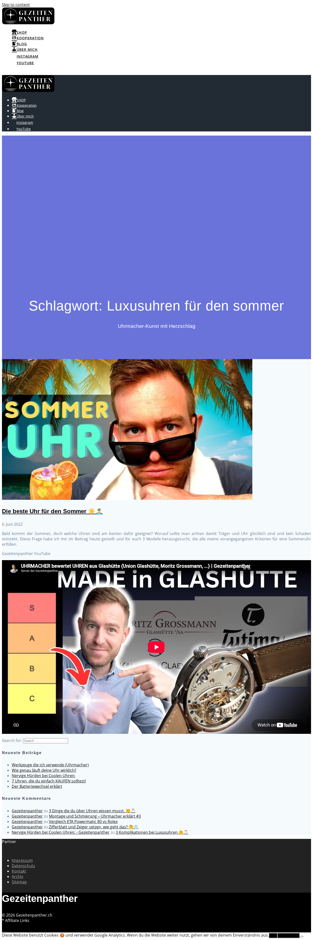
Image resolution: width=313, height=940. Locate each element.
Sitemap (19, 882)
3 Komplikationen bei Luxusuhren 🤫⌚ (152, 832)
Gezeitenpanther (27, 810)
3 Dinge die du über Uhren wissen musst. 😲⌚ (92, 810)
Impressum (22, 860)
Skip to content (16, 4)
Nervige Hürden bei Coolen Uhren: (43, 775)
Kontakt (19, 871)
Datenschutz (23, 865)
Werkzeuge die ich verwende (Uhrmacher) (50, 765)
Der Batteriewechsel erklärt (37, 786)
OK (273, 935)
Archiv (17, 876)
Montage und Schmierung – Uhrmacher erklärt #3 (95, 816)
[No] (301, 936)
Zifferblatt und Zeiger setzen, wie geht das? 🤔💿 (93, 827)
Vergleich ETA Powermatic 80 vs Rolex (83, 821)
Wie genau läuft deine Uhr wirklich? (44, 770)
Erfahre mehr (288, 935)
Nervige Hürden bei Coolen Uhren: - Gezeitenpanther (61, 832)
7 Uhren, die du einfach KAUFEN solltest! (49, 781)
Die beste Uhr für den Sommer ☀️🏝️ (52, 511)
